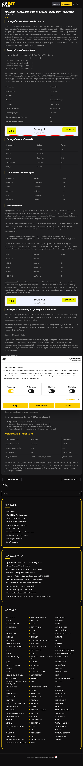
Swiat (57, 720)
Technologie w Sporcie (15, 726)
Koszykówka (60, 665)
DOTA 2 (33, 630)
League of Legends (38, 672)
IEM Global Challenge (64, 653)
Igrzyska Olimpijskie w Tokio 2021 (42, 658)
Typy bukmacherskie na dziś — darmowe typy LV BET (24, 562)
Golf (8, 650)
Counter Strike (61, 627)
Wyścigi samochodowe (15, 739)
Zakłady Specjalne (38, 739)
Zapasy (58, 739)
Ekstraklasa (11, 634)
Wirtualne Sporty (62, 733)
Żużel (33, 743)
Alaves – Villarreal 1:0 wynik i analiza (18, 566)
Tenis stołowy (61, 726)
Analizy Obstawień (38, 617)
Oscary (33, 690)
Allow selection (41, 406)
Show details (71, 399)
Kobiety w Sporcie (13, 665)
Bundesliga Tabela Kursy (14, 539)
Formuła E (59, 643)
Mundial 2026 (11, 687)
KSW (32, 668)
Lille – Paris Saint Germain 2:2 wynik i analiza (21, 593)
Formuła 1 (35, 643)
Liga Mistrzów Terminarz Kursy (16, 525)
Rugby (33, 707)
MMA (33, 682)
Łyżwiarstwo (11, 678)
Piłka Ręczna (60, 693)
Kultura (58, 668)
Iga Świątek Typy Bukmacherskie (17, 535)
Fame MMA (10, 640)
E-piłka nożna (60, 630)
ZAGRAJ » (69, 129)
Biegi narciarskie (12, 624)
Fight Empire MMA (13, 643)
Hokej (8, 653)
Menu (6, 17)
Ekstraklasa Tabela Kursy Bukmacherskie (20, 532)
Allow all (68, 406)
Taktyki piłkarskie (62, 723)
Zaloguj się (56, 4)
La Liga (9, 672)
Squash (34, 716)
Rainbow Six (35, 703)
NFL (7, 690)
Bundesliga (10, 627)
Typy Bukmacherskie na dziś (15, 518)
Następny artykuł (71, 479)
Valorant (10, 733)
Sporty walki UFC (13, 716)
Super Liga (10, 720)
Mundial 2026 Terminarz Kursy (16, 515)
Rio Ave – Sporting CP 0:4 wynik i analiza (19, 589)
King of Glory (60, 662)
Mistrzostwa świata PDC (65, 678)
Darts (8, 630)
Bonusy (58, 624)
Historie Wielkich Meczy (64, 650)
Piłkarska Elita (37, 697)
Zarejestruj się (66, 4)
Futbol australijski (38, 647)
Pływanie (9, 700)
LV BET (6, 5)
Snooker (34, 713)
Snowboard (60, 713)
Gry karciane (36, 650)
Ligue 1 (58, 675)
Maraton (34, 678)
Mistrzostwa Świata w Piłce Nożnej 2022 (17, 683)
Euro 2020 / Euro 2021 (63, 634)
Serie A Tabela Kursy (13, 542)
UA (32, 730)
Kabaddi (34, 662)
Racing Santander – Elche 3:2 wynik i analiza (20, 586)
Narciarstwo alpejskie (39, 687)
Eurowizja (59, 637)
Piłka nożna (35, 693)
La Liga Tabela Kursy (13, 528)
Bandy (8, 620)
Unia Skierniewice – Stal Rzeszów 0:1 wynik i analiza (23, 583)
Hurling (34, 653)
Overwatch (59, 690)
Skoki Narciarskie (62, 710)
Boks (33, 624)
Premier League (61, 700)
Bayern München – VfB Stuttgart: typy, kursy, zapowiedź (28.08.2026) (29, 596)
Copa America (36, 627)
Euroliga (34, 637)
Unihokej (58, 730)
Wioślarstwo (36, 733)
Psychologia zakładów (15, 703)
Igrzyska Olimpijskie (14, 657)
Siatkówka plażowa (38, 710)
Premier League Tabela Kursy (16, 522)
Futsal (58, 647)
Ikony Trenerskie (62, 657)
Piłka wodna (11, 697)
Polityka (34, 700)
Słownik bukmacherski (15, 713)
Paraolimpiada (12, 693)
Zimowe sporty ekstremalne (17, 743)
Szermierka (35, 723)
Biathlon (59, 620)
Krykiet (9, 668)
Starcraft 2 (60, 716)
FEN (56, 640)
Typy (8, 730)
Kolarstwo (35, 665)
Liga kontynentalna (14, 675)
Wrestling (10, 736)
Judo (8, 662)
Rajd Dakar (59, 703)
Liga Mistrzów (36, 675)
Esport (33, 634)
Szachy (9, 723)
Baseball (34, 620)
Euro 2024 (10, 637)
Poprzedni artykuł (12, 479)
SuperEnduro (36, 720)
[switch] (31, 391)
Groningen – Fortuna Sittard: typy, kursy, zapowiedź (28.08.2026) (27, 576)
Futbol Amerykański (14, 647)
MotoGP (58, 682)
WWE (32, 736)
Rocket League (12, 707)
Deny (15, 406)
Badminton (60, 617)
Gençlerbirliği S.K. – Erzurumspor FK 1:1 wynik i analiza (24, 569)
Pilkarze (58, 697)
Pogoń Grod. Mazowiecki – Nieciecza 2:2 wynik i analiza (25, 579)
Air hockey (10, 617)
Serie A (57, 707)
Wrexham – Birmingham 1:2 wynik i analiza (20, 573)
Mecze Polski (10, 512)
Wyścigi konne (61, 736)
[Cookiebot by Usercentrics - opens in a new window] (71, 359)
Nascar (58, 687)
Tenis (33, 726)
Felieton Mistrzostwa (40, 640)
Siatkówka (10, 710)
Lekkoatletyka (61, 672)
